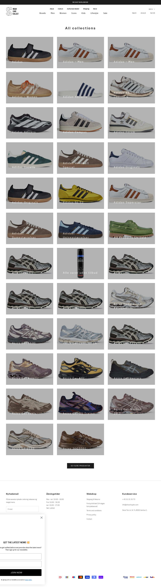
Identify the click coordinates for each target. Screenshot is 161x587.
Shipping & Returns (93, 499)
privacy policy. (42, 580)
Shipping (86, 9)
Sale (105, 13)
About (52, 9)
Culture (60, 9)
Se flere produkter (80, 466)
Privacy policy (91, 515)
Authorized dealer (73, 9)
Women (63, 13)
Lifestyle (94, 13)
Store (95, 9)
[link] (31, 528)
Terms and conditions (94, 510)
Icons (73, 13)
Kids (83, 13)
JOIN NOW (31, 572)
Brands (42, 13)
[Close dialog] (56, 517)
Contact (89, 519)
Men (53, 13)
